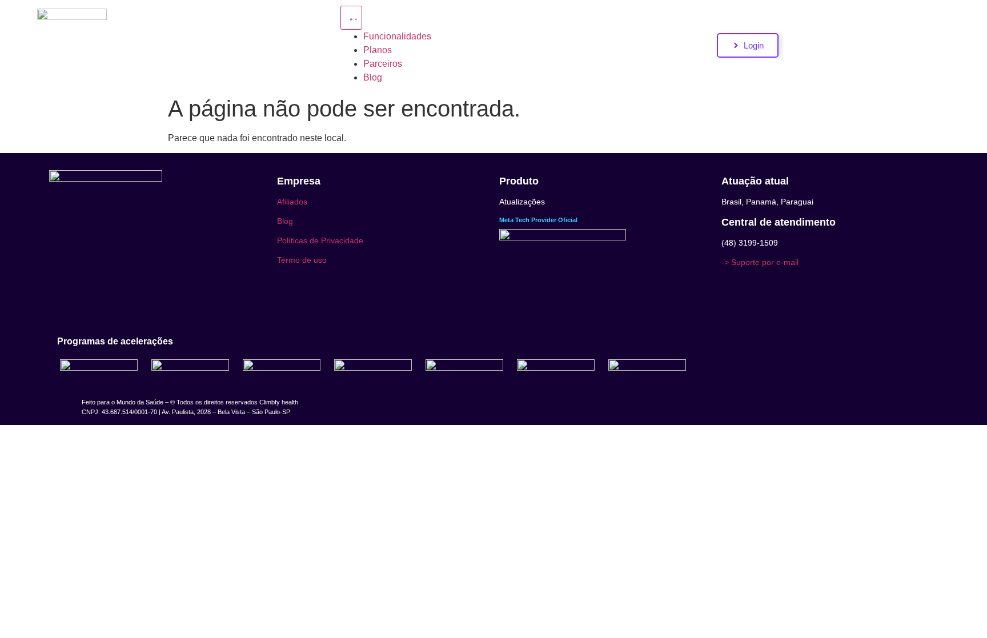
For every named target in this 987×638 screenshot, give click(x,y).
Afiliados (292, 201)
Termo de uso (302, 259)
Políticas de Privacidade (320, 240)
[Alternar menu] (351, 18)
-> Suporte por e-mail (760, 262)
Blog (285, 221)
